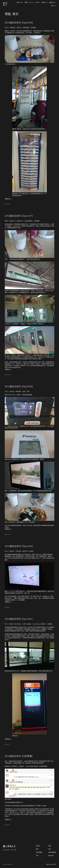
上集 (31, 598)
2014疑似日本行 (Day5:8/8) (19, 22)
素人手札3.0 (5, 4)
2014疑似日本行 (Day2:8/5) (19, 546)
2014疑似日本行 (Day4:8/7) (19, 216)
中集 (35, 598)
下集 (39, 598)
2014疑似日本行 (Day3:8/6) (19, 386)
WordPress (51, 864)
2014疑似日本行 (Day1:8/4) (19, 619)
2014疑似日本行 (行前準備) (19, 756)
